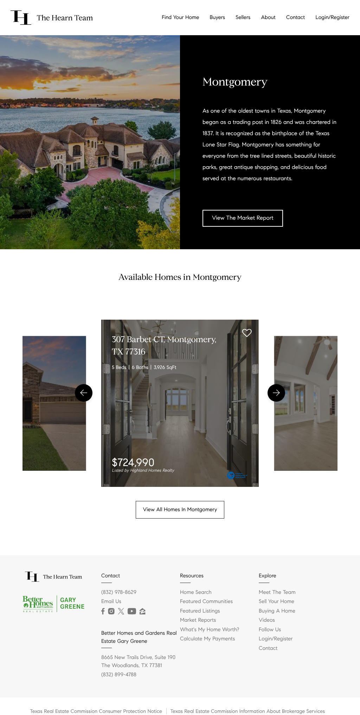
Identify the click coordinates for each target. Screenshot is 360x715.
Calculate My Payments (207, 639)
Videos (267, 620)
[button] (83, 393)
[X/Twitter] (121, 611)
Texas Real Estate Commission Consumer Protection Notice (96, 711)
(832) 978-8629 (118, 592)
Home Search (196, 592)
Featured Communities (206, 601)
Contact (295, 17)
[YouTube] (132, 611)
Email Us (111, 601)
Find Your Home (180, 17)
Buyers (217, 17)
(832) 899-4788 (118, 675)
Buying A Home (277, 611)
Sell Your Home (276, 601)
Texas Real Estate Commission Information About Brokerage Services (247, 711)
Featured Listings (200, 611)
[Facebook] (102, 611)
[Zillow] (142, 611)
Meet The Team (277, 592)
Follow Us (270, 630)
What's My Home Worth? (209, 630)
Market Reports (198, 620)
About (268, 17)
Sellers (243, 17)
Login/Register (332, 17)
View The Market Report (243, 218)
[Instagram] (111, 611)
